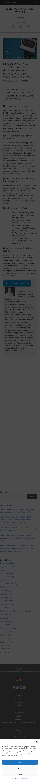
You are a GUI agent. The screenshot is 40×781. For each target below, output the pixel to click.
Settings (20, 774)
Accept (20, 762)
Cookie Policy (15, 778)
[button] (37, 742)
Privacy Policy (24, 778)
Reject (20, 768)
